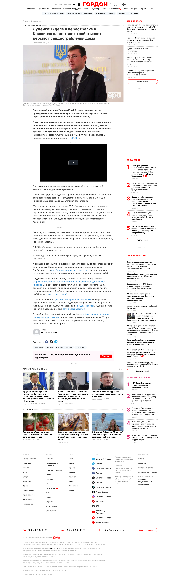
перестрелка (38, 347)
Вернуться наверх (146, 530)
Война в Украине (30, 459)
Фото (126, 9)
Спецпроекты (51, 511)
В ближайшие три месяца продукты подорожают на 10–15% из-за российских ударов (142, 276)
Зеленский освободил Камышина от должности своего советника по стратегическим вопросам (142, 342)
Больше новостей (142, 371)
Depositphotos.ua (56, 548)
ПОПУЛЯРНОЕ (133, 160)
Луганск (72, 490)
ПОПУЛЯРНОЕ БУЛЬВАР (138, 377)
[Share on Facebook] (46, 342)
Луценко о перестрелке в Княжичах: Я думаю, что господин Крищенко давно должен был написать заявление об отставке (38, 396)
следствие (49, 347)
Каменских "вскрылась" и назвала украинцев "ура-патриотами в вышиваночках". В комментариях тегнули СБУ (144, 411)
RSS (97, 506)
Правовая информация (147, 472)
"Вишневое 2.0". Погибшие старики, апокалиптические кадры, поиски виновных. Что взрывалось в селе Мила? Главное (142, 353)
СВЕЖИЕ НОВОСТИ (136, 256)
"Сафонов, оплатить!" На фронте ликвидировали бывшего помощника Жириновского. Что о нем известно (141, 317)
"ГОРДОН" (74, 138)
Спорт (25, 477)
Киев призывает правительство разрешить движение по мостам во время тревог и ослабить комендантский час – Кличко (141, 265)
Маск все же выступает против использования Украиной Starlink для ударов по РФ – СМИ (142, 364)
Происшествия (36, 21)
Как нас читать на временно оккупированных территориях (145, 480)
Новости (31, 9)
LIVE (104, 9)
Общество (72, 403)
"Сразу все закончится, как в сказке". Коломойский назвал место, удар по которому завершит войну (143, 229)
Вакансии (142, 459)
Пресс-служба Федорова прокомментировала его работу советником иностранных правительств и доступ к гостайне (143, 201)
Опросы (143, 9)
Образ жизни (28, 490)
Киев (71, 459)
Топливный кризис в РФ (53, 13)
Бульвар (95, 9)
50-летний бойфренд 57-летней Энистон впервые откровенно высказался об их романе (107, 434)
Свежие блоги (134, 21)
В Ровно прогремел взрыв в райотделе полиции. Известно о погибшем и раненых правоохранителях (140, 297)
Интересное (28, 504)
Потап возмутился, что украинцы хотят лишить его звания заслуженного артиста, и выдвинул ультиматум (144, 425)
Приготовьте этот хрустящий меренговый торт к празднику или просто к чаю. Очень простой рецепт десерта (143, 397)
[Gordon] (95, 4)
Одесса (72, 468)
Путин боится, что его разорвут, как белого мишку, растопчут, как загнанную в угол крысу (140, 61)
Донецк (72, 472)
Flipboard (100, 501)
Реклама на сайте (145, 468)
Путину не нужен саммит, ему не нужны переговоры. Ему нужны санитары (141, 40)
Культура (27, 481)
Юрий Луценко (80, 347)
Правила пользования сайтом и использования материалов (124, 459)
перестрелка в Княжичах (64, 347)
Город (71, 454)
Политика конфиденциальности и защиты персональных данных (123, 469)
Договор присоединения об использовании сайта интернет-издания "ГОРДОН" (124, 480)
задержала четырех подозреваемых (72, 299)
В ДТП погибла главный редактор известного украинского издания (141, 385)
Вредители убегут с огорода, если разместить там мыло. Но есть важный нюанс (37, 434)
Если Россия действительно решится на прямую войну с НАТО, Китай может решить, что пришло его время (142, 28)
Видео (134, 9)
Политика (27, 463)
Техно (25, 486)
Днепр (71, 481)
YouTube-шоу (51, 506)
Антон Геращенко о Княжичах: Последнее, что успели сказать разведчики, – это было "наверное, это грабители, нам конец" (73, 396)
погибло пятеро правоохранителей (69, 270)
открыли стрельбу (58, 294)
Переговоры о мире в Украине (79, 13)
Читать (105, 356)
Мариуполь (74, 486)
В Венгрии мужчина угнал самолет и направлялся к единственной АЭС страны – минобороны (143, 216)
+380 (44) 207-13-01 (37, 530)
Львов (71, 463)
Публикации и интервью (49, 9)
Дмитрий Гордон (103, 459)
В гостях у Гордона (72, 9)
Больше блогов (142, 81)
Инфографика (28, 499)
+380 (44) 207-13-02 (75, 530)
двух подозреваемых (74, 309)
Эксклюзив (114, 9)
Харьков (72, 477)
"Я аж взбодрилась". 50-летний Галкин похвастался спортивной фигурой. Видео (144, 437)
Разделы (49, 454)
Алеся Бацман (102, 492)
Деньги (26, 468)
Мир (25, 472)
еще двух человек (84, 306)
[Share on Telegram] (56, 342)
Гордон (25, 21)
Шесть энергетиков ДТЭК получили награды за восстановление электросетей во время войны (141, 286)
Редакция (142, 463)
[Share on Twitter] (51, 342)
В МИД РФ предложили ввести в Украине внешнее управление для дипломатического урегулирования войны (144, 186)
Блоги (86, 9)
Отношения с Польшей (105, 13)
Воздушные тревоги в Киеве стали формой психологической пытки (140, 73)
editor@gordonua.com (114, 530)
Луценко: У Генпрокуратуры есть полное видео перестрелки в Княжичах (107, 393)
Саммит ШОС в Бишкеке (128, 13)
